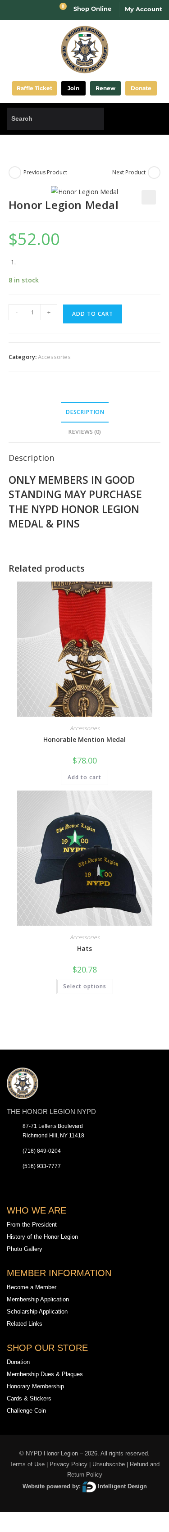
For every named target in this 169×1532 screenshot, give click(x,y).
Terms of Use (27, 1464)
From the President (32, 1224)
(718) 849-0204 (42, 1151)
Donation (18, 1362)
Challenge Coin (26, 1410)
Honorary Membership (35, 1386)
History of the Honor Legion (42, 1236)
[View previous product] (15, 172)
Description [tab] (84, 412)
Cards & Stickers (29, 1398)
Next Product (129, 172)
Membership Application (38, 1299)
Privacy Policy (68, 1464)
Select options (84, 986)
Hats (84, 948)
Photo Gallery (24, 1249)
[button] (155, 118)
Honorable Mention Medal (84, 739)
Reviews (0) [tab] (84, 432)
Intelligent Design (121, 1486)
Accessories (54, 357)
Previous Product (45, 172)
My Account (143, 9)
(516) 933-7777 (42, 1166)
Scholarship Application (37, 1311)
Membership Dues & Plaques (45, 1374)
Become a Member (31, 1287)
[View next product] (154, 172)
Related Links (24, 1323)
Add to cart (92, 314)
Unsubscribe (108, 1464)
